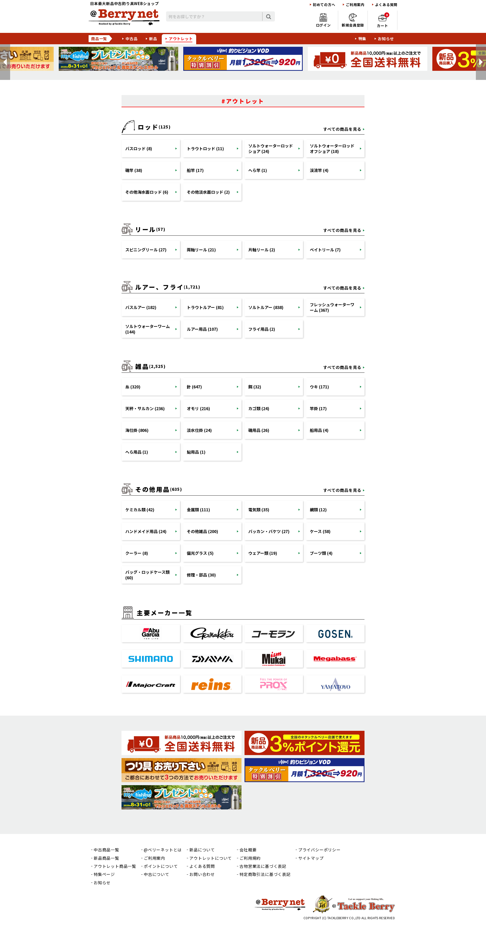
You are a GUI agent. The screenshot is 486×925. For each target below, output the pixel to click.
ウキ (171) (319, 387)
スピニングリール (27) (146, 250)
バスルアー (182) (140, 307)
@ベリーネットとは (163, 849)
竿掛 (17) (318, 408)
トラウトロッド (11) (205, 148)
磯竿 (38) (133, 170)
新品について (202, 849)
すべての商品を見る (342, 129)
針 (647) (194, 387)
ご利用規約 (250, 858)
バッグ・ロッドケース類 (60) (147, 575)
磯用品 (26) (258, 430)
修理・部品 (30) (201, 575)
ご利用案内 (355, 5)
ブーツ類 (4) (321, 553)
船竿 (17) (195, 170)
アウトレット (181, 38)
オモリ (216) (198, 408)
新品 (153, 38)
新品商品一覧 (106, 858)
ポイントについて (161, 866)
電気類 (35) (258, 509)
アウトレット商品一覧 (115, 866)
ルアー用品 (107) (202, 329)
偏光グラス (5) (200, 553)
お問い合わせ (202, 874)
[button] (5, 62)
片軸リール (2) (261, 250)
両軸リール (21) (201, 250)
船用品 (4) (319, 430)
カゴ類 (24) (258, 408)
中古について (156, 874)
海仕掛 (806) (137, 430)
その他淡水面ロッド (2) (208, 192)
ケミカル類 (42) (139, 509)
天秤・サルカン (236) (145, 408)
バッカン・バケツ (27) (269, 531)
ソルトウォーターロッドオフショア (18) (332, 148)
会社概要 (247, 849)
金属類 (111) (198, 509)
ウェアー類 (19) (262, 553)
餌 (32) (254, 387)
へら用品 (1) (136, 452)
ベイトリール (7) (325, 250)
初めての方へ (324, 5)
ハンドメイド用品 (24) (146, 531)
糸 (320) (132, 387)
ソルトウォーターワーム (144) (147, 329)
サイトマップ (311, 858)
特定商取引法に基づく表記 (265, 874)
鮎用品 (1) (196, 452)
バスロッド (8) (138, 148)
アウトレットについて (210, 858)
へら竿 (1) (257, 170)
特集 (362, 38)
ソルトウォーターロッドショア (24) (270, 148)
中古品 (131, 38)
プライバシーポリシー (319, 849)
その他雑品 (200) (202, 531)
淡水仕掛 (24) (199, 430)
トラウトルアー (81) (205, 307)
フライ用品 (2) (261, 329)
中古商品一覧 (106, 849)
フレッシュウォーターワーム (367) (332, 307)
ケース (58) (320, 531)
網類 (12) (318, 509)
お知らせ (386, 38)
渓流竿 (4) (319, 170)
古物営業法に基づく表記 (262, 866)
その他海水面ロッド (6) (146, 192)
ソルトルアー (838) (266, 307)
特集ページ (104, 874)
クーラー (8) (136, 553)
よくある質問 (386, 5)
